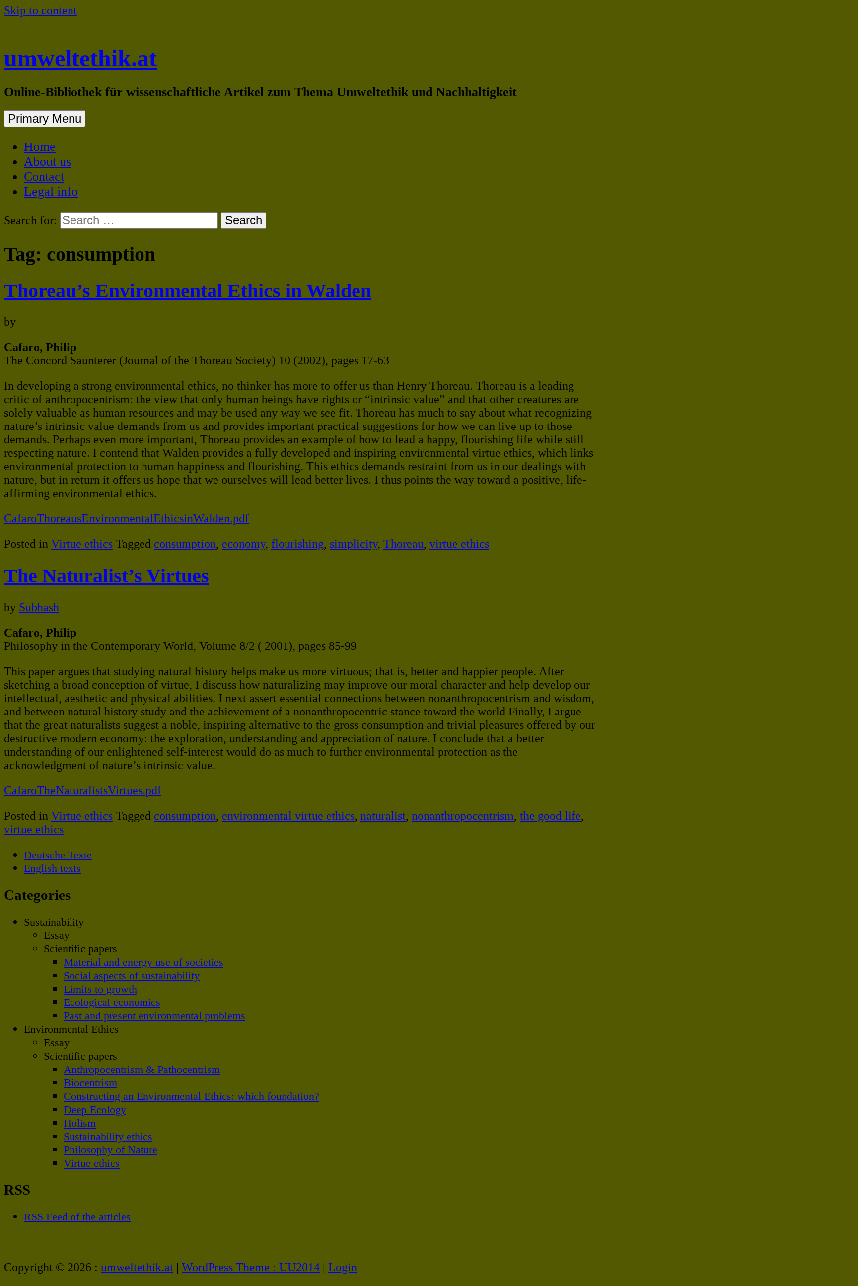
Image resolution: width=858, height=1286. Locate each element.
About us (47, 161)
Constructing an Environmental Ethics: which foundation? (191, 1096)
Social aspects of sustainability (132, 975)
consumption (185, 543)
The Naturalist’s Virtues (106, 576)
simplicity (353, 543)
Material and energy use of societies (143, 962)
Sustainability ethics (108, 1136)
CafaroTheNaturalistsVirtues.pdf (82, 790)
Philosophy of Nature (110, 1149)
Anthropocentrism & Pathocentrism (142, 1069)
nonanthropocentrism (463, 815)
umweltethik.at (80, 58)
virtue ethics (459, 543)
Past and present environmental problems (154, 1015)
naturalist (383, 815)
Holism (80, 1123)
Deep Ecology (95, 1109)
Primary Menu (44, 118)
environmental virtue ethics (288, 815)
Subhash (39, 607)
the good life (550, 815)
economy (243, 543)
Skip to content (40, 10)
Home (40, 147)
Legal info (51, 191)
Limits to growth (100, 989)
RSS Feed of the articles (77, 1217)
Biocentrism (90, 1082)
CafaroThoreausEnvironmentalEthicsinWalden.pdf (126, 518)
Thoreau (403, 543)
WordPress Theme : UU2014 (251, 1267)
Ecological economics (112, 1002)
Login (342, 1267)
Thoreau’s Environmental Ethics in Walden (187, 291)
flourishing (297, 543)
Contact (44, 176)
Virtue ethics (82, 543)
